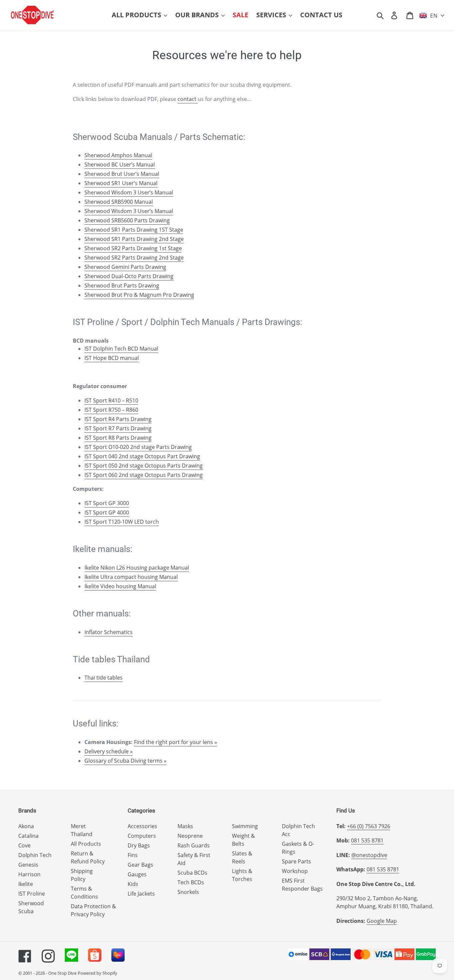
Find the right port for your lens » (175, 742)
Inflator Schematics (108, 632)
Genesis (28, 864)
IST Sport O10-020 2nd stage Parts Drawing (138, 447)
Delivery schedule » (108, 751)
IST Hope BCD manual (111, 358)
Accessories (142, 826)
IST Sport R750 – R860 (111, 409)
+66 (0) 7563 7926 (368, 826)
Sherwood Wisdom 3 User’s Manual (128, 192)
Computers (142, 835)
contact (187, 99)
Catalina (28, 835)
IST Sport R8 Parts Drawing (118, 437)
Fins (133, 855)
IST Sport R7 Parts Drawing (118, 428)
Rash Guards (193, 845)
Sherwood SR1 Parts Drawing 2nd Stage (134, 239)
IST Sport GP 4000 (106, 512)
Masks (185, 826)
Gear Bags (140, 864)
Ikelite (25, 884)
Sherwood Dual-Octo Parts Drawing (128, 276)
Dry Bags (139, 845)
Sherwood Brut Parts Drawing (121, 285)
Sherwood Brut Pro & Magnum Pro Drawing (139, 294)
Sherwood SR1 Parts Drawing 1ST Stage (133, 229)
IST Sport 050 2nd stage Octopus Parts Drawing (143, 465)
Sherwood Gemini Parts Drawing (125, 267)
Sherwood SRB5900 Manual (118, 201)
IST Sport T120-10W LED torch (121, 521)
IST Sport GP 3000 (106, 503)
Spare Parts (296, 861)
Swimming (245, 826)
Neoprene (190, 835)
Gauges (137, 874)
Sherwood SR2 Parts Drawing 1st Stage (133, 248)
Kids (133, 884)
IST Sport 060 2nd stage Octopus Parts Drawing (143, 475)
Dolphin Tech (35, 855)
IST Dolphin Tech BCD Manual (121, 348)
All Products (86, 843)
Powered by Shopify (97, 973)
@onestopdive (369, 855)
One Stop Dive (62, 973)
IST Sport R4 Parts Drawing (118, 419)
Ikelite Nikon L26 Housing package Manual (136, 567)
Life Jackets (141, 893)
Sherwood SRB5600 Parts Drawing (127, 220)
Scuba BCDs (192, 872)
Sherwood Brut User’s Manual (121, 173)
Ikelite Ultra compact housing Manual (131, 577)
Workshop (295, 871)
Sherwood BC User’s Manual (119, 164)
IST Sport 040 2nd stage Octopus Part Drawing (142, 456)
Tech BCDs (190, 882)
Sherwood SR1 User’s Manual (121, 183)
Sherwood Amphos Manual (118, 155)
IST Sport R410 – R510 (111, 400)
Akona (26, 826)
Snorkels (188, 892)
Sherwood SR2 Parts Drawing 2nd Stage (134, 257)
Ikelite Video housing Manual (120, 586)
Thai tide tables (103, 677)
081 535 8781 (367, 840)
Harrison (29, 874)
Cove (24, 845)
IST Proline (31, 893)
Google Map (382, 921)
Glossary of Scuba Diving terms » (125, 760)
